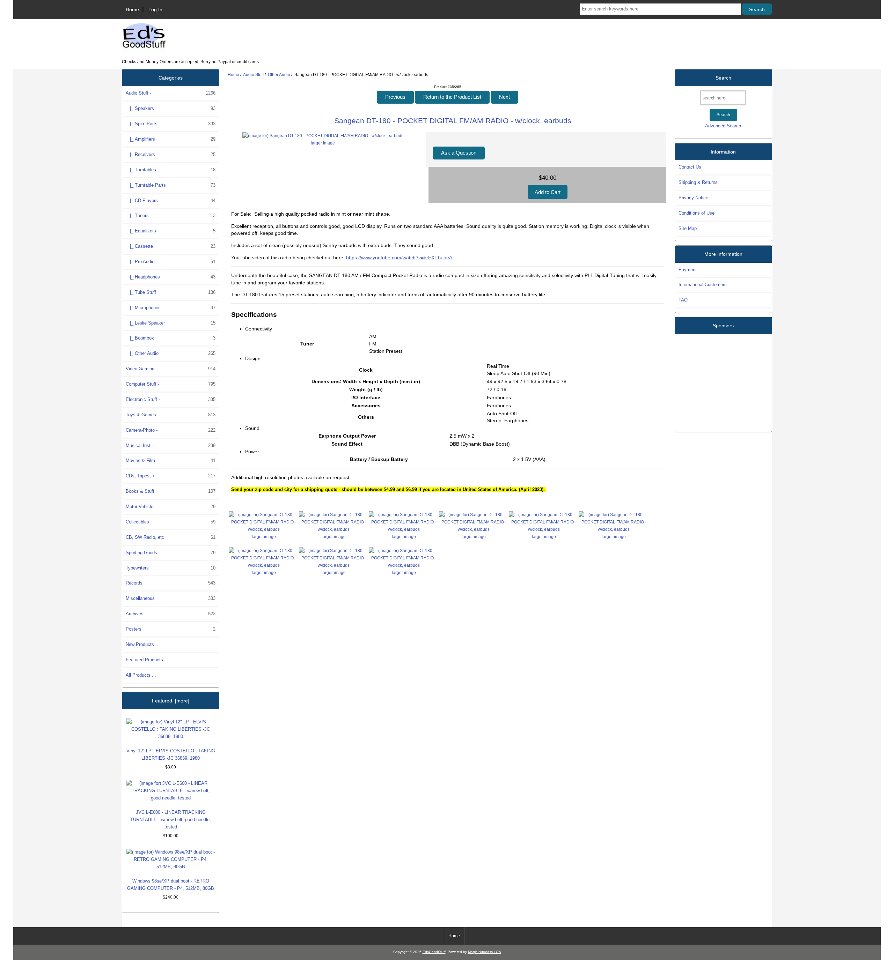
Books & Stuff (171, 491)
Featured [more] (170, 701)
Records (171, 583)
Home (132, 9)
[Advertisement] (723, 380)
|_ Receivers (171, 154)
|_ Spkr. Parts (171, 123)
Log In (155, 9)
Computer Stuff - (171, 384)
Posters (171, 629)
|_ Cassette (171, 246)
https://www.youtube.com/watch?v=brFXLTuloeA (399, 257)
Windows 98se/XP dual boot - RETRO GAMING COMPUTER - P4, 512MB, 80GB (170, 884)
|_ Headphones (171, 277)
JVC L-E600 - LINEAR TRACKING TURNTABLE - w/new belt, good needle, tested (170, 819)
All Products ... (141, 675)
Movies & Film (171, 460)
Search (723, 78)
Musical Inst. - (171, 445)
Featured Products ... (147, 659)
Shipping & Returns (698, 182)
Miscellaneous (171, 598)
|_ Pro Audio (171, 261)
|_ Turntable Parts (171, 185)
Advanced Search (723, 125)
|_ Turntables (171, 169)
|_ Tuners (171, 215)
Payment (688, 269)
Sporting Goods (171, 552)
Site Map (688, 228)
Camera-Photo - (171, 430)
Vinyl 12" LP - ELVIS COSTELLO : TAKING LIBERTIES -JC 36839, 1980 (170, 754)
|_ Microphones (171, 307)
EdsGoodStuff (434, 952)
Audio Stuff (253, 74)
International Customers (703, 284)
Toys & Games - (171, 414)
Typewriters (171, 568)
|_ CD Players (171, 200)
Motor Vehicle (171, 506)
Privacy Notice (693, 197)
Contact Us (690, 167)
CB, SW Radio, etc (171, 537)
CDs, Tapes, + (171, 475)
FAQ (683, 300)
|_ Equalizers (171, 230)
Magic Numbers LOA (484, 952)
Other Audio (279, 74)
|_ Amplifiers (171, 139)
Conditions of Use (697, 213)
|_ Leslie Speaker (171, 323)
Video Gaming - (171, 368)
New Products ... (143, 644)
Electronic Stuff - (171, 399)
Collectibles (171, 521)
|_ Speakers (171, 108)
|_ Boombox (171, 338)
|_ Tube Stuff (171, 292)
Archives (171, 613)
